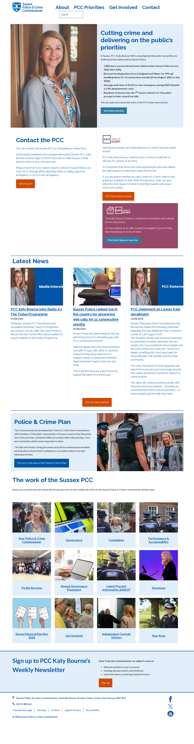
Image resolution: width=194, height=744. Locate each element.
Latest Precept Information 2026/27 (116, 587)
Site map (41, 710)
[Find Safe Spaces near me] (123, 243)
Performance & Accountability (158, 540)
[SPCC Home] (32, 7)
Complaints (116, 540)
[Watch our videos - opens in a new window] (170, 713)
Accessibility (92, 710)
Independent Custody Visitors (116, 635)
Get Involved (123, 7)
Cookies (55, 710)
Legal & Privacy (73, 710)
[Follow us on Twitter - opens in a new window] (170, 706)
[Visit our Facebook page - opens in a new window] (170, 698)
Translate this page (22, 710)
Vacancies (159, 588)
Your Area (158, 635)
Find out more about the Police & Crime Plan (41, 463)
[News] (114, 113)
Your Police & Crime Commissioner (31, 540)
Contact (151, 7)
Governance (74, 540)
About (62, 7)
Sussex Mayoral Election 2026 (31, 635)
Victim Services (31, 588)
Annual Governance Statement (74, 587)
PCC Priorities (89, 7)
